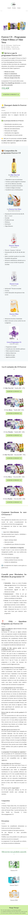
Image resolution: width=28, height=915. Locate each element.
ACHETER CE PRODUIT (10, 94)
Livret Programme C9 (14, 342)
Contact (18, 8)
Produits (14, 8)
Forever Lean (14, 284)
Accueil (9, 8)
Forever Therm (14, 245)
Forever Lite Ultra (15, 209)
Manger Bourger (14, 907)
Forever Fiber (14, 314)
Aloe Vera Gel (15, 175)
